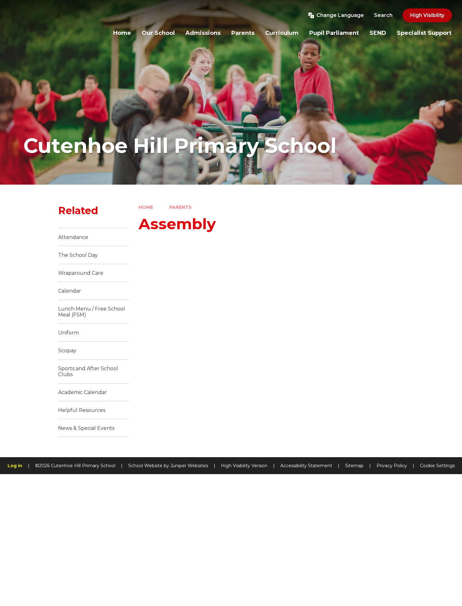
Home (146, 207)
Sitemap (354, 465)
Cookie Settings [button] (437, 465)
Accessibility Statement (306, 465)
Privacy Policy (392, 465)
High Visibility (427, 15)
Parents (180, 207)
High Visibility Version (244, 465)
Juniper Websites (189, 465)
